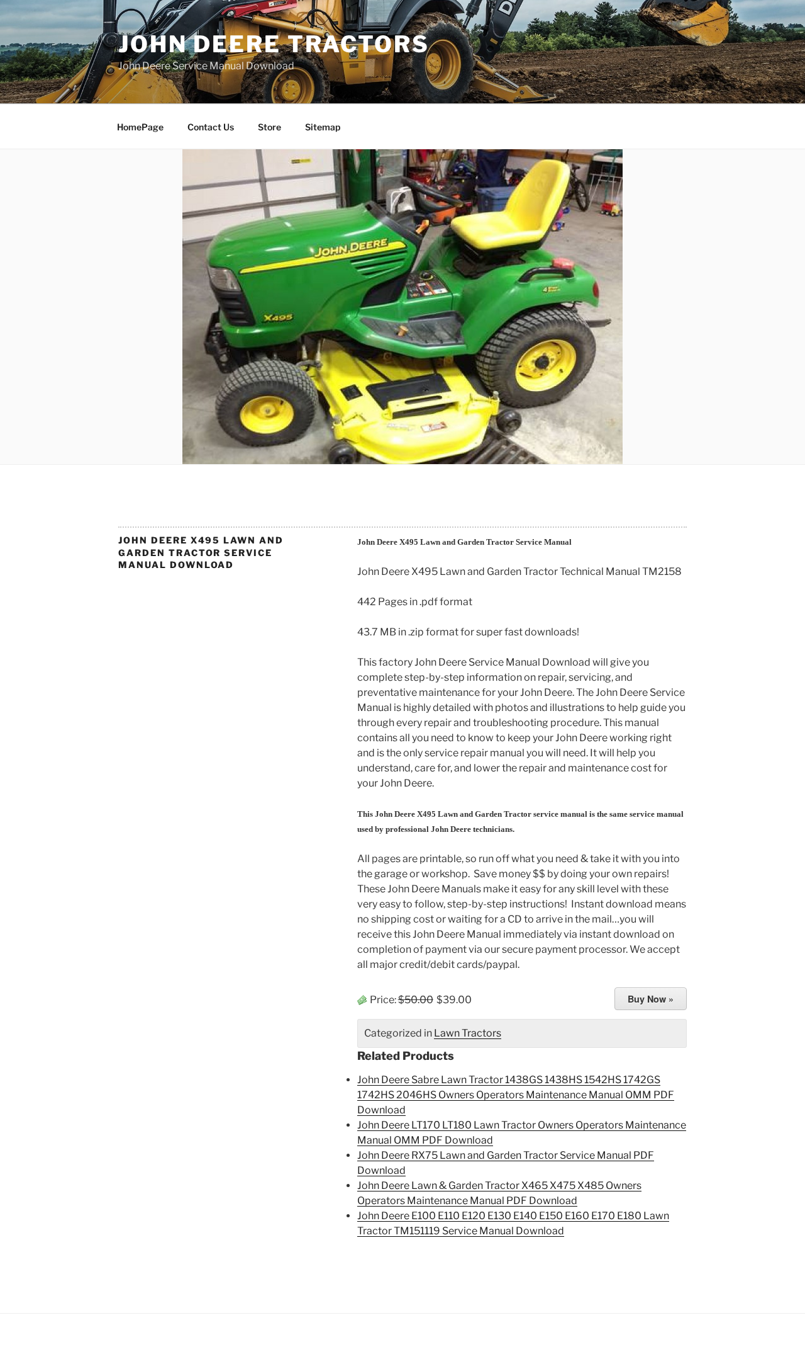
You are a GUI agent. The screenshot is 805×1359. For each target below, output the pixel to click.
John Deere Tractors (274, 44)
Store (269, 127)
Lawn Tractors (467, 1033)
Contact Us (210, 127)
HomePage (140, 127)
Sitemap (322, 127)
